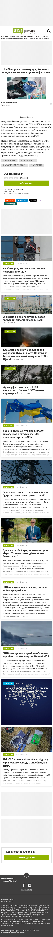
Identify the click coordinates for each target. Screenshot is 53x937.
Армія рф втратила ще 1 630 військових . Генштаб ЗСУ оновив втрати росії (23, 390)
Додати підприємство (26, 858)
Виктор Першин (26, 117)
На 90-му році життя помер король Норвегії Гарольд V (24, 270)
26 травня (36, 165)
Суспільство (5, 105)
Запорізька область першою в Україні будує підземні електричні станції (26, 494)
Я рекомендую (27, 183)
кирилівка (9, 160)
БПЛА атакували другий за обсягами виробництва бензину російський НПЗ (26, 655)
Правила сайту (26, 930)
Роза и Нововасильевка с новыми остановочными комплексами (26, 689)
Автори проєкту (26, 890)
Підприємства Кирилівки (20, 851)
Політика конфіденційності (11, 930)
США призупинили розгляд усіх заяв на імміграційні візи (25, 589)
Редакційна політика (17, 932)
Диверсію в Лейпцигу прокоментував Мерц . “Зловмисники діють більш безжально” (25, 553)
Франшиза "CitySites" (9, 881)
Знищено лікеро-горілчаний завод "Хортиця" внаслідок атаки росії (24, 318)
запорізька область (14, 165)
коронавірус (28, 160)
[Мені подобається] (51, 104)
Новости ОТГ (21, 683)
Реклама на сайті (7, 878)
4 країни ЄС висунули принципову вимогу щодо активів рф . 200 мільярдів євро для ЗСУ (23, 434)
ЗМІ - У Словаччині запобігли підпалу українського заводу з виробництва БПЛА (25, 762)
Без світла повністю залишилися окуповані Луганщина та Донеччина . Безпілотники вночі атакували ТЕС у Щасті (26, 354)
